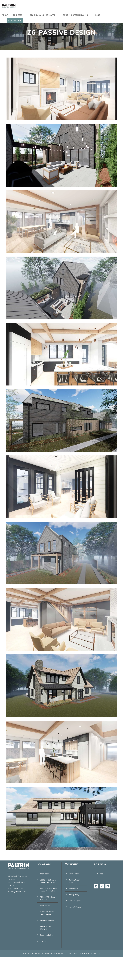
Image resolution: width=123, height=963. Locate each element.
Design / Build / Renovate (42, 15)
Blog (97, 15)
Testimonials (73, 888)
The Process (44, 874)
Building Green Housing (75, 15)
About (5, 15)
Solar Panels (45, 906)
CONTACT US (14, 20)
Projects (43, 941)
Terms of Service (75, 901)
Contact (100, 874)
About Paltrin (74, 874)
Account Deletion (75, 907)
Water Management (48, 920)
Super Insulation (46, 935)
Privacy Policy (74, 895)
